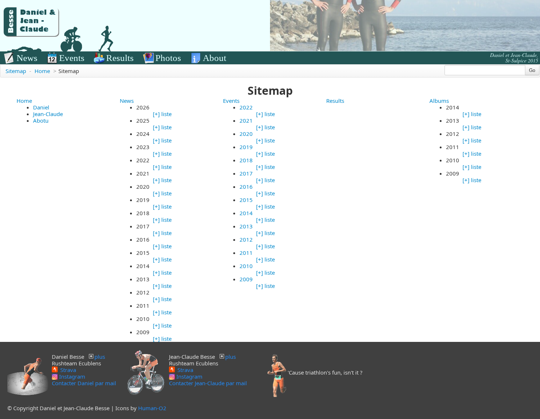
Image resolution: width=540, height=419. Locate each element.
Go (532, 69)
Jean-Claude (48, 114)
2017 (246, 173)
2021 (246, 120)
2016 (246, 186)
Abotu (40, 120)
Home (42, 71)
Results (120, 58)
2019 (246, 147)
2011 (246, 252)
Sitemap (16, 71)
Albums (439, 100)
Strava (67, 369)
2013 (246, 226)
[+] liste (162, 114)
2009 (246, 279)
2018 (246, 160)
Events (71, 58)
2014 (246, 213)
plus (99, 356)
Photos (168, 58)
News (27, 58)
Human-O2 (152, 408)
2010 (246, 266)
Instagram (71, 376)
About (214, 58)
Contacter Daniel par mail (84, 383)
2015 (246, 199)
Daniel (41, 107)
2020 (246, 133)
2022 (246, 107)
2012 (246, 239)
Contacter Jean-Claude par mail (208, 383)
